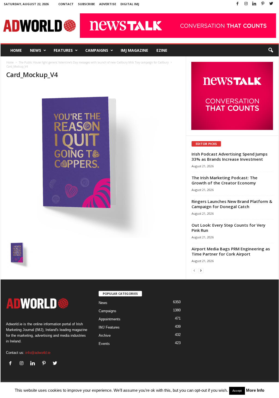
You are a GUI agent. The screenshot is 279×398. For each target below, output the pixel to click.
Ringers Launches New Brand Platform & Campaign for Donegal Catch (232, 204)
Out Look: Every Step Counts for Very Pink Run (228, 227)
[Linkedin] (254, 4)
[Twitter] (271, 4)
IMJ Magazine (134, 50)
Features (63, 50)
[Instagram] (246, 4)
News (35, 50)
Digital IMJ (129, 4)
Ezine (161, 50)
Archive (105, 335)
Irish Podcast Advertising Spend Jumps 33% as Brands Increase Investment (230, 156)
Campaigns (96, 50)
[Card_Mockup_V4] (93, 161)
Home (16, 50)
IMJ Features (109, 327)
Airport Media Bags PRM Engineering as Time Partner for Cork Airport (231, 251)
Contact (66, 4)
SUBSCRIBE (86, 4)
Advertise (107, 4)
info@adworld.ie (37, 353)
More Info (255, 390)
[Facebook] (237, 4)
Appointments (109, 319)
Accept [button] (237, 390)
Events (104, 344)
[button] (271, 50)
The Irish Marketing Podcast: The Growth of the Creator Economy (224, 180)
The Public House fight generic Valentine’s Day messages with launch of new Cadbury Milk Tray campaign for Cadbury (94, 62)
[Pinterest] (263, 4)
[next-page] (201, 270)
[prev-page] (194, 270)
